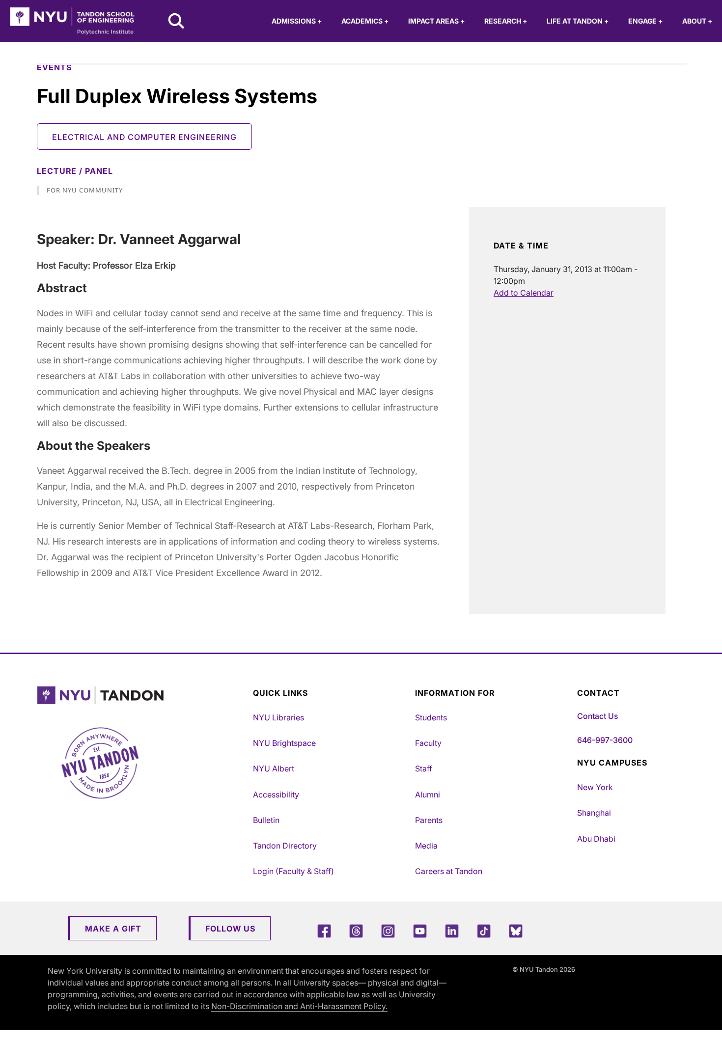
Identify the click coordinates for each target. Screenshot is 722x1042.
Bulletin (266, 820)
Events (54, 67)
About (697, 21)
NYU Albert (273, 768)
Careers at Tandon (448, 871)
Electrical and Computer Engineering (144, 137)
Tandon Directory (285, 845)
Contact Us (597, 716)
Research (505, 21)
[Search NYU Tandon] (177, 22)
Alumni (427, 794)
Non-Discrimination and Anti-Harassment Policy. (299, 1006)
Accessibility (276, 794)
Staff (423, 768)
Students (431, 717)
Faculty (428, 743)
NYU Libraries (278, 717)
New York (595, 787)
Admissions (297, 21)
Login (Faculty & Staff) (293, 871)
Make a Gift (113, 928)
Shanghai (594, 813)
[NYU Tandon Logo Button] (142, 695)
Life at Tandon (578, 21)
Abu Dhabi (596, 839)
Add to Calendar (524, 293)
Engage (645, 21)
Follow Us (230, 928)
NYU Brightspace (284, 743)
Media (426, 845)
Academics (365, 21)
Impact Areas (436, 21)
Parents (429, 820)
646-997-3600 (605, 740)
